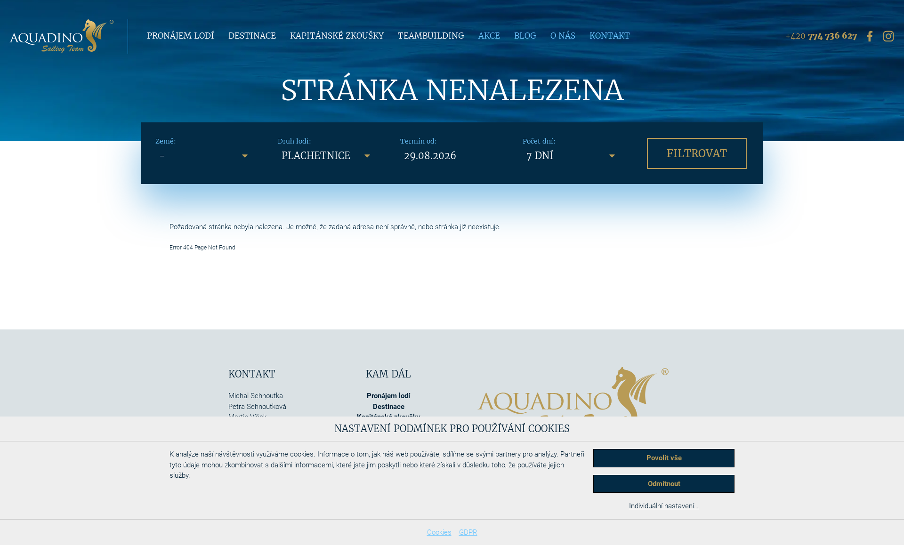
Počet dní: (539, 141)
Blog (525, 36)
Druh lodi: (294, 141)
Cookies (439, 532)
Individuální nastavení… (664, 506)
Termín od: (418, 141)
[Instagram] (888, 36)
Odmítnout (664, 484)
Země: (165, 141)
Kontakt (609, 36)
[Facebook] (869, 36)
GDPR (468, 532)
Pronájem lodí (180, 36)
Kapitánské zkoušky (337, 36)
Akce (489, 36)
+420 (821, 36)
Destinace (252, 36)
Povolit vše (664, 458)
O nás (562, 36)
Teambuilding (431, 36)
